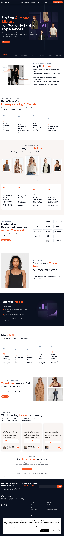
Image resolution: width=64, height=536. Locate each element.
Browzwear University (52, 509)
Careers (32, 517)
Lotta (32, 500)
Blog (48, 500)
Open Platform (34, 507)
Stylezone (33, 504)
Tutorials (49, 502)
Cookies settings (34, 530)
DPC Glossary (50, 504)
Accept (44, 530)
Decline (54, 530)
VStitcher (33, 502)
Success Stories (50, 507)
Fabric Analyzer (34, 509)
